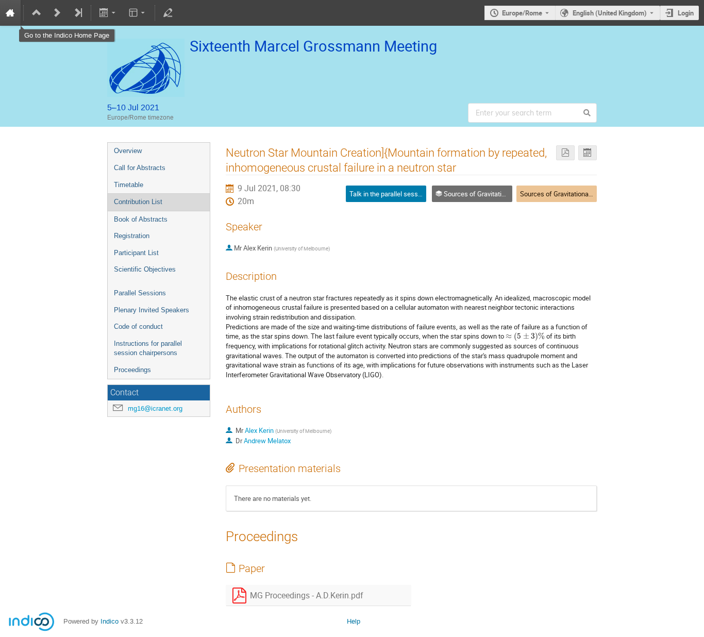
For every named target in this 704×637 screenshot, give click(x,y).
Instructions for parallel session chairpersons (148, 348)
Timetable (128, 185)
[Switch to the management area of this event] (168, 13)
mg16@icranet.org (155, 408)
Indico (109, 621)
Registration (131, 236)
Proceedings (132, 370)
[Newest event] (78, 13)
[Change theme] (137, 13)
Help (353, 621)
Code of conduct (138, 326)
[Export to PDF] (565, 152)
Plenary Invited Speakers (151, 310)
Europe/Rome (522, 13)
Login (686, 13)
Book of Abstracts (140, 219)
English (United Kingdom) (610, 13)
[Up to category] (36, 13)
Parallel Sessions (140, 293)
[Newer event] (57, 13)
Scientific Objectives (145, 269)
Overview (128, 151)
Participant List (136, 253)
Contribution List (138, 202)
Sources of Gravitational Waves (566, 193)
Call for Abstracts (139, 168)
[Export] (108, 13)
